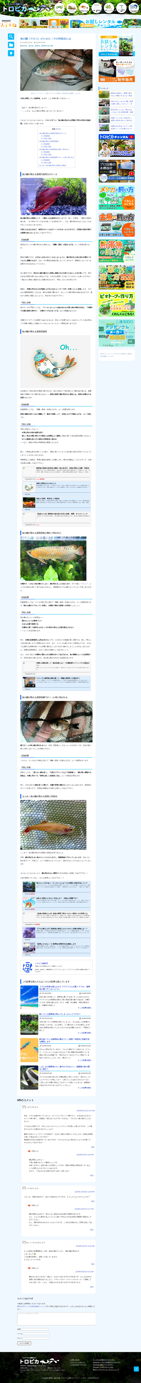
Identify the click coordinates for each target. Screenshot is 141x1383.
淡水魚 (30, 46)
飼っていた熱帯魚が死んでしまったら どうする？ (60, 1014)
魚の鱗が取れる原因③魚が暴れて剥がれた (54, 149)
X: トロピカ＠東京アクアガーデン (104, 1360)
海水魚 (24, 46)
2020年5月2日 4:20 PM (85, 1155)
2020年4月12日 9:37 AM (86, 1111)
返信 (93, 1147)
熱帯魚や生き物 (47, 46)
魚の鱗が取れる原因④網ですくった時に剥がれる (56, 157)
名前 (19, 1329)
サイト (19, 1338)
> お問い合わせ (75, 1360)
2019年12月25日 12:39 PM (85, 1192)
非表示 (58, 129)
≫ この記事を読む (84, 1008)
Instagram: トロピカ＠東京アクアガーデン (107, 1362)
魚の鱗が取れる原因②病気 (49, 141)
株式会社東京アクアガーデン (36, 1365)
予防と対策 (46, 138)
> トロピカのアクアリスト (78, 1364)
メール (19, 1334)
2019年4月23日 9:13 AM (85, 1272)
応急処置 (45, 136)
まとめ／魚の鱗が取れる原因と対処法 (52, 165)
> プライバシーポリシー (77, 1362)
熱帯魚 (37, 46)
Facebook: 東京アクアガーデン (103, 1364)
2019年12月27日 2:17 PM (84, 1209)
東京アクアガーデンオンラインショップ (106, 1369)
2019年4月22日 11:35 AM (85, 1246)
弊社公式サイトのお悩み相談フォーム (31, 1306)
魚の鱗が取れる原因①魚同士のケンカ (52, 133)
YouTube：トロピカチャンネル (103, 1367)
